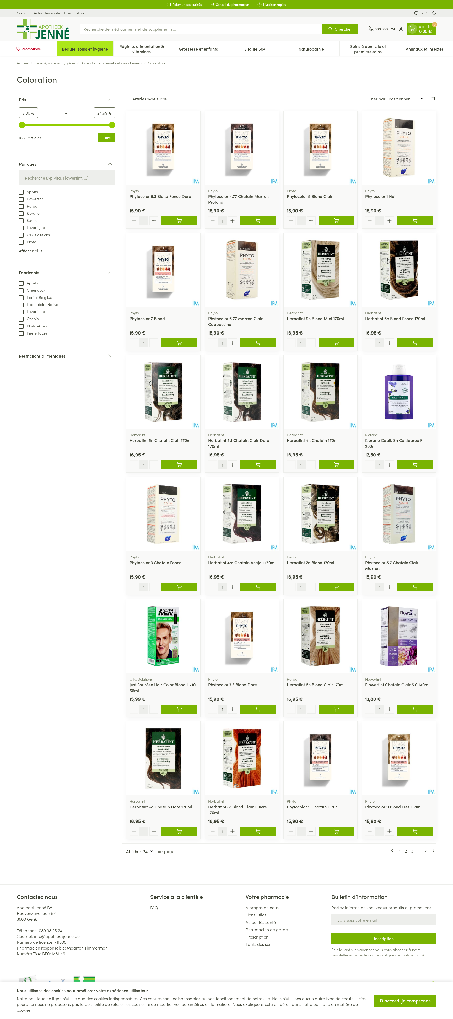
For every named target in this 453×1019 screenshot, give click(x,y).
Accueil (23, 63)
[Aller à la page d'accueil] (43, 29)
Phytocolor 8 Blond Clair (310, 196)
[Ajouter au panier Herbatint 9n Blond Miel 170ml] (336, 342)
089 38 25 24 (50, 930)
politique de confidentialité (402, 954)
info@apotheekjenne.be (57, 936)
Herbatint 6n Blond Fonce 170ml (395, 318)
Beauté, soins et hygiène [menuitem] (87, 50)
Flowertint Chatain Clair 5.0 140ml (397, 684)
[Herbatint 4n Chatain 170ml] (321, 392)
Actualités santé (47, 12)
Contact (23, 12)
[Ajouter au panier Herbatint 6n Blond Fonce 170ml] (415, 342)
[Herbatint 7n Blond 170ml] (321, 514)
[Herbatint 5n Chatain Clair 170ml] (163, 392)
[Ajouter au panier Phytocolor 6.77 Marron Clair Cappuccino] (258, 342)
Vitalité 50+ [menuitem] (263, 50)
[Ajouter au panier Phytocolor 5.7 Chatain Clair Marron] (415, 587)
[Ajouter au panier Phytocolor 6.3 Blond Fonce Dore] (179, 220)
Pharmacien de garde (267, 929)
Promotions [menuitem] (31, 48)
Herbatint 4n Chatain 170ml (313, 440)
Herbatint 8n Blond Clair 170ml (316, 684)
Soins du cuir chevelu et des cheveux (111, 63)
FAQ (154, 907)
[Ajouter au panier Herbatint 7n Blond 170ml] (336, 587)
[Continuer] (432, 850)
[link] (393, 850)
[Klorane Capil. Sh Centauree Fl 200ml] (399, 392)
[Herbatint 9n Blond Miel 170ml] (321, 270)
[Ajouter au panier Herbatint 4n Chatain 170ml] (336, 464)
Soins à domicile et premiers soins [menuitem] (373, 48)
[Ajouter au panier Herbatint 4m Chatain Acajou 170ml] (258, 587)
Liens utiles (256, 915)
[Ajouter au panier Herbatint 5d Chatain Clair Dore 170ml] (258, 464)
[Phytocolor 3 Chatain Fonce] (163, 514)
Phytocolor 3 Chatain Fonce (155, 562)
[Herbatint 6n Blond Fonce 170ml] (399, 270)
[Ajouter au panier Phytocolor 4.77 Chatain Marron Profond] (258, 220)
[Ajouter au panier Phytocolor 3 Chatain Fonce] (179, 587)
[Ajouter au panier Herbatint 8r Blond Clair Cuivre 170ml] (258, 831)
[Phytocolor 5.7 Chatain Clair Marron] (399, 514)
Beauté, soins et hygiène (54, 63)
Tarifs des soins (260, 944)
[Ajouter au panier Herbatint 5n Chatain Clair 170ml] (179, 464)
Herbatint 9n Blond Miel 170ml (315, 318)
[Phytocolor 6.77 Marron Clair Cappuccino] (242, 270)
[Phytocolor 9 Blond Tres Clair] (399, 758)
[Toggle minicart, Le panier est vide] (412, 29)
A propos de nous (262, 907)
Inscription (384, 938)
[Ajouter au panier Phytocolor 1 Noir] (415, 220)
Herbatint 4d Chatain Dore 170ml (161, 807)
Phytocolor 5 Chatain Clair (312, 807)
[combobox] (201, 29)
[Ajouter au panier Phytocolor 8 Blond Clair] (336, 220)
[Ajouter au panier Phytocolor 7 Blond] (179, 342)
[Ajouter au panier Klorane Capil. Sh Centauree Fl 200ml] (415, 464)
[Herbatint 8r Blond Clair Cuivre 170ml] (242, 758)
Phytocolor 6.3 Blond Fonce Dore (160, 196)
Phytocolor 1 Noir (381, 196)
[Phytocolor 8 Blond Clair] (321, 148)
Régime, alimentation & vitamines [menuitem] (144, 48)
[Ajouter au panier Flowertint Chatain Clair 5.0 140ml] (415, 709)
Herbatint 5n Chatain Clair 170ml (161, 440)
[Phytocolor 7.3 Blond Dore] (242, 636)
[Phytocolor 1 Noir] (399, 148)
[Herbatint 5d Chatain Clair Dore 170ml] (242, 392)
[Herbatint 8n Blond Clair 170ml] (321, 636)
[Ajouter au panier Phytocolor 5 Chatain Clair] (336, 831)
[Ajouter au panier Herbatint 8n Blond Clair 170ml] (336, 709)
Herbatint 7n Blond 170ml (310, 562)
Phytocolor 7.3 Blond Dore (232, 684)
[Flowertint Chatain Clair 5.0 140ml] (399, 636)
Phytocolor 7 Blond (147, 318)
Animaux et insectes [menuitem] (429, 50)
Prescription (74, 12)
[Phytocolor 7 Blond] (163, 270)
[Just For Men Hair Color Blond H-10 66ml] (163, 636)
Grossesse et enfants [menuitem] (202, 50)
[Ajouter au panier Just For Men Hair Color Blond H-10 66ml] (179, 709)
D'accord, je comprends (405, 1000)
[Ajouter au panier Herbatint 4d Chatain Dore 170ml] (179, 831)
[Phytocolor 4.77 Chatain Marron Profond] (242, 148)
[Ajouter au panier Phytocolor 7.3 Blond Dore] (258, 709)
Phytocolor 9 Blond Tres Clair (392, 807)
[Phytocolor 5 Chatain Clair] (321, 758)
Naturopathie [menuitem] (319, 50)
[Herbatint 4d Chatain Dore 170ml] (163, 758)
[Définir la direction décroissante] (433, 98)
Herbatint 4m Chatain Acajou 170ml (242, 562)
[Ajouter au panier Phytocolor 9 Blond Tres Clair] (415, 831)
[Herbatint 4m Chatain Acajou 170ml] (242, 514)
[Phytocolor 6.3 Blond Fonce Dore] (163, 148)
